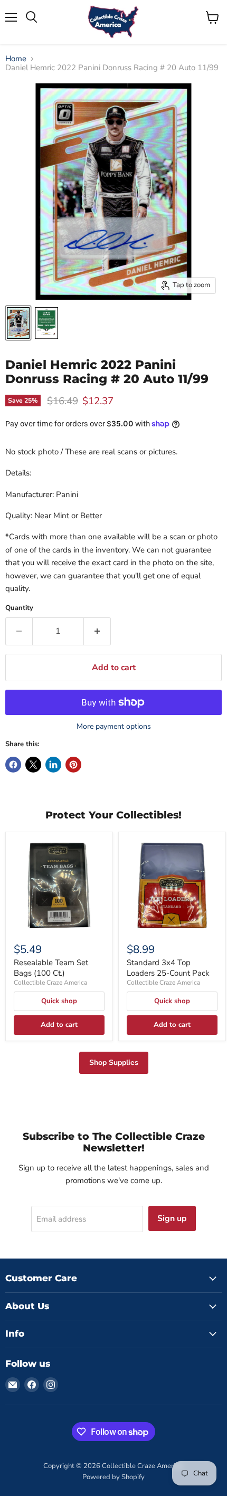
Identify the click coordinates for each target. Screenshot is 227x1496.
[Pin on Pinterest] (73, 765)
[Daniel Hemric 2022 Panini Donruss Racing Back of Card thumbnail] (46, 323)
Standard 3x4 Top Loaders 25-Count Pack (168, 967)
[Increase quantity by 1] (97, 631)
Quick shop (59, 1001)
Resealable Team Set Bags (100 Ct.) (51, 967)
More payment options (114, 726)
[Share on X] (33, 765)
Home (15, 58)
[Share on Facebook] (13, 765)
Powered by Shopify (113, 1477)
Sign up (172, 1218)
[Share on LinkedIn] (53, 765)
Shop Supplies (113, 1062)
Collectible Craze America (50, 982)
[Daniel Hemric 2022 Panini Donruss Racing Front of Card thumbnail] (18, 323)
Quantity (19, 608)
